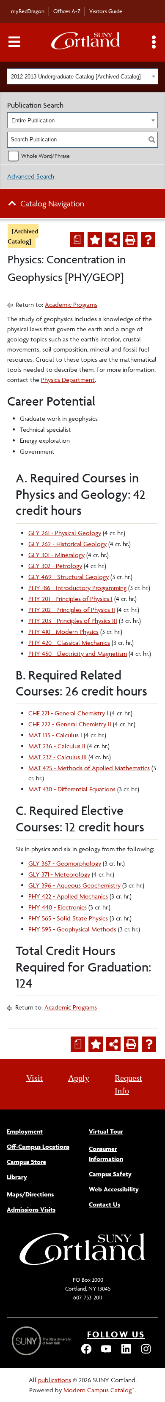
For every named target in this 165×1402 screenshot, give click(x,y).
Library (17, 1177)
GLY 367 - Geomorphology (64, 863)
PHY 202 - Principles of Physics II (71, 610)
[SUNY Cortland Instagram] (146, 1353)
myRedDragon (27, 11)
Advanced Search (30, 176)
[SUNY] (42, 1341)
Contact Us (104, 1204)
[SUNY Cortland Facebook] (86, 1353)
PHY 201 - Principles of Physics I (70, 599)
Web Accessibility (114, 1189)
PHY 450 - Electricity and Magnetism (77, 654)
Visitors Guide (105, 11)
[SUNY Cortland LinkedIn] (126, 1353)
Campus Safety (110, 1174)
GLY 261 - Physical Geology (64, 533)
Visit (34, 1078)
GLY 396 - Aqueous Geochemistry (74, 885)
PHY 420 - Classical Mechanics (69, 643)
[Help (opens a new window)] (148, 239)
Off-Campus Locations (38, 1146)
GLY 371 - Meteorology (59, 874)
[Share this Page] (112, 240)
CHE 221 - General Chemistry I (68, 713)
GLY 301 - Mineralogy (56, 555)
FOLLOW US (116, 1334)
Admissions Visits (31, 1209)
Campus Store (26, 1162)
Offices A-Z (66, 11)
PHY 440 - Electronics (57, 907)
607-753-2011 (87, 1297)
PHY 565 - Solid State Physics (68, 918)
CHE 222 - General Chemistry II (69, 724)
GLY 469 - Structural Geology (68, 577)
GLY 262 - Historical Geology (67, 544)
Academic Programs (71, 304)
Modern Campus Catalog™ (99, 1390)
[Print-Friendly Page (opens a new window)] (130, 239)
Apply (78, 1078)
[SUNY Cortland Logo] (86, 42)
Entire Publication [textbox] (33, 120)
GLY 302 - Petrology (55, 566)
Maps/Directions (30, 1194)
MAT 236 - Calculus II (56, 746)
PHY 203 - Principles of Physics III (72, 621)
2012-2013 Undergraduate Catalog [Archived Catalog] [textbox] (76, 76)
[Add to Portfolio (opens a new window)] (95, 239)
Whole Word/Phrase (45, 155)
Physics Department (68, 380)
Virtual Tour (106, 1131)
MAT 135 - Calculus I (55, 735)
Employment (25, 1131)
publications (54, 1380)
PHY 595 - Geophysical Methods (72, 929)
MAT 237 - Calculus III (57, 757)
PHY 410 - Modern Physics (63, 632)
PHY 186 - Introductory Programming (77, 588)
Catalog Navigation (52, 203)
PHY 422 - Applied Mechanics (68, 896)
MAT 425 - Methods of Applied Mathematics (89, 768)
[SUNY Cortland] (82, 1264)
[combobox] (82, 76)
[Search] (152, 140)
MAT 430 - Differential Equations (72, 789)
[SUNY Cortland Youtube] (106, 1353)
